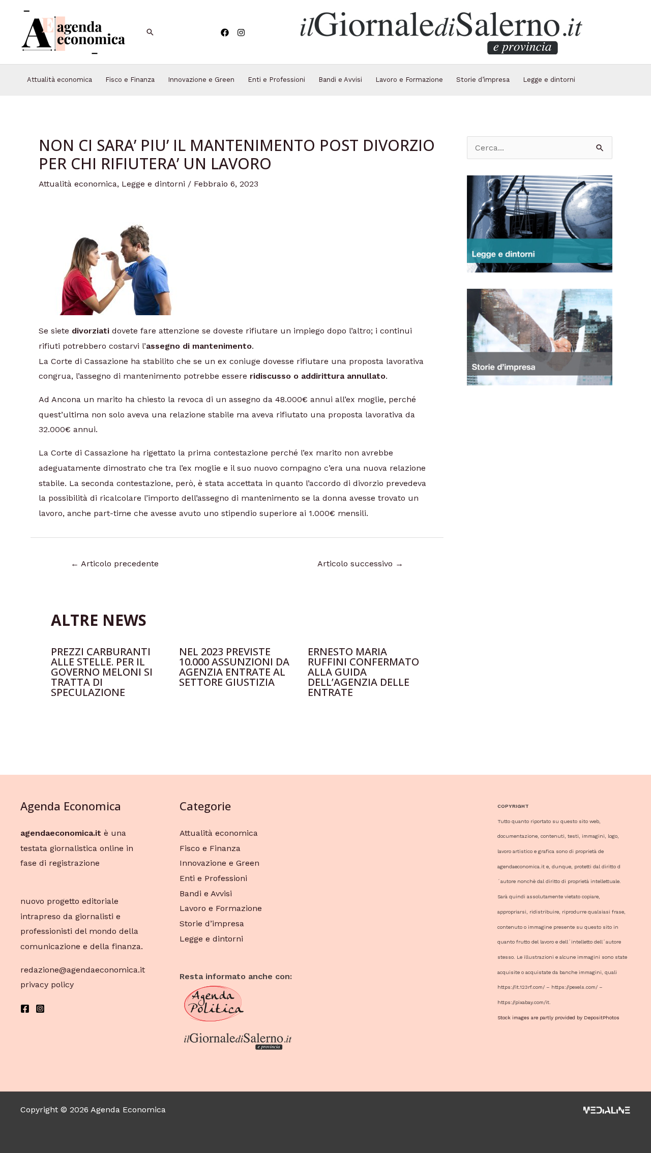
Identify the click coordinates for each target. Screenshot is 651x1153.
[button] (440, 32)
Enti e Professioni (276, 79)
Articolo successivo (360, 563)
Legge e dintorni (549, 79)
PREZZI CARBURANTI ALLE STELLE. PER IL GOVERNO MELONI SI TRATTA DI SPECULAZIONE (102, 672)
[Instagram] (241, 32)
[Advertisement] (539, 554)
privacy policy (47, 984)
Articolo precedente (115, 563)
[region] (440, 32)
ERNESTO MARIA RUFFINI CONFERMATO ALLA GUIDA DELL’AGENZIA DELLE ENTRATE (363, 672)
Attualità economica (59, 79)
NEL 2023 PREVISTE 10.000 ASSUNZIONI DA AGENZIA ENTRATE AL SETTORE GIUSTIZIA (234, 667)
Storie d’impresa (483, 79)
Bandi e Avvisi (340, 79)
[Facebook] (225, 32)
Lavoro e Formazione (409, 79)
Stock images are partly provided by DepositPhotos (558, 1017)
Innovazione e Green (201, 79)
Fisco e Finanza (130, 79)
